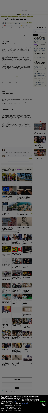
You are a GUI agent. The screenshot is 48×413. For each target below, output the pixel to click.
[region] (24, 404)
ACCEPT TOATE (43, 401)
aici (6, 407)
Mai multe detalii (14, 401)
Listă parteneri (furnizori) (25, 403)
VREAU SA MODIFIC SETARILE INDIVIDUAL (43, 404)
